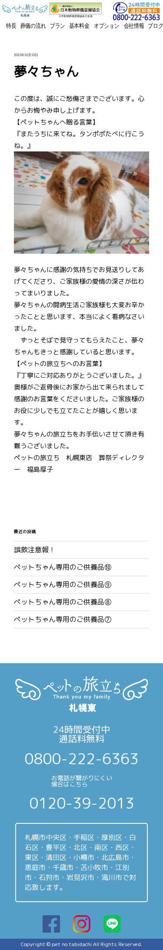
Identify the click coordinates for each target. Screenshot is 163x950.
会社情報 (134, 25)
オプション (107, 25)
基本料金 (79, 25)
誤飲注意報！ (35, 549)
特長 (11, 25)
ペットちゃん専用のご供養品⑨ (62, 584)
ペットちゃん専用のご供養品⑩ (62, 567)
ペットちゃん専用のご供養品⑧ (62, 602)
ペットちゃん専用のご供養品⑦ (62, 619)
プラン (58, 25)
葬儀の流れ (33, 25)
